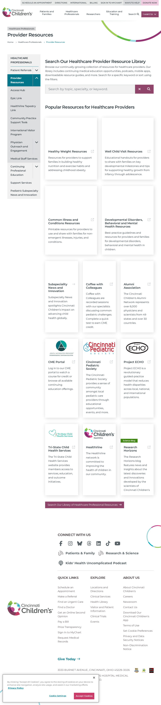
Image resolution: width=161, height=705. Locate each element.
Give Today (67, 659)
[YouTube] (117, 543)
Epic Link (16, 98)
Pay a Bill (63, 621)
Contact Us (130, 607)
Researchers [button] (93, 14)
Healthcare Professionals (21, 60)
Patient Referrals (21, 70)
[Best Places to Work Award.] (144, 676)
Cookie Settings (57, 695)
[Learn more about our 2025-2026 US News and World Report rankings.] (136, 676)
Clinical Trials (98, 616)
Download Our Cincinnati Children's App (136, 616)
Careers (128, 596)
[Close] (94, 677)
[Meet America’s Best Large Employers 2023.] (151, 676)
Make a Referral (67, 596)
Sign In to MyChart (69, 632)
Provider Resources (17, 80)
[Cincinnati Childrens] (30, 608)
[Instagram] (70, 543)
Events (94, 621)
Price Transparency (69, 627)
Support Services (21, 182)
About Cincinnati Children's (133, 589)
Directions (61, 3)
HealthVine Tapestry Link (23, 108)
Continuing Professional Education (18, 170)
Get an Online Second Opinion (71, 614)
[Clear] (139, 89)
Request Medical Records (68, 639)
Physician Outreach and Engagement (19, 146)
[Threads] (89, 543)
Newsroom (130, 601)
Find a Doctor (66, 607)
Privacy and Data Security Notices (133, 638)
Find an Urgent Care (70, 601)
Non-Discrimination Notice (135, 647)
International (78, 3)
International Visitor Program (23, 132)
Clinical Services (100, 596)
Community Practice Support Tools (23, 120)
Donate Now (150, 3)
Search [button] (132, 14)
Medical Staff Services (24, 158)
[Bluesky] (80, 543)
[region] (51, 688)
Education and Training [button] (114, 13)
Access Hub (18, 90)
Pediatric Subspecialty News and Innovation (24, 192)
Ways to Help (132, 3)
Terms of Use (131, 625)
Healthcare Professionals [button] (71, 13)
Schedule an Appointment (37, 3)
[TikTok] (108, 543)
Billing (94, 3)
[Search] (149, 89)
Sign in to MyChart (111, 3)
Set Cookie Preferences (138, 630)
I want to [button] (148, 14)
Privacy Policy (16, 688)
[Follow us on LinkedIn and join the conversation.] (98, 543)
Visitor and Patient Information (102, 609)
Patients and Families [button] (47, 13)
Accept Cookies (84, 696)
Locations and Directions (99, 589)
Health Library (99, 601)
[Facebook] (61, 543)
